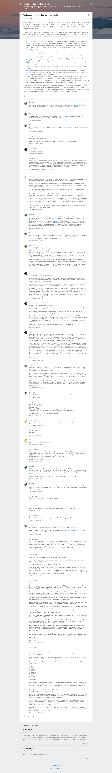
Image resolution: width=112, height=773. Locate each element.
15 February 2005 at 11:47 (36, 109)
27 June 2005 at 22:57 (35, 510)
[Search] (91, 4)
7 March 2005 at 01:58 (35, 501)
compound (29, 51)
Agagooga (32, 148)
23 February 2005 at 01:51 (36, 461)
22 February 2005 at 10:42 (36, 268)
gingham (86, 36)
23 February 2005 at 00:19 (36, 444)
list (73, 32)
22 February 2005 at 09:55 (36, 209)
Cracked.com (58, 662)
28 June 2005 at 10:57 (35, 534)
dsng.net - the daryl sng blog (36, 4)
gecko (27, 59)
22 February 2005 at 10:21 (36, 228)
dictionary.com (78, 105)
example (54, 221)
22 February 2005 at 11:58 (36, 360)
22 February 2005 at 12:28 (36, 387)
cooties (28, 55)
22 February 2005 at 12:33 (36, 397)
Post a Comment (29, 717)
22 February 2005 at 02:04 (36, 144)
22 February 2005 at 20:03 (36, 425)
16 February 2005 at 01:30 (36, 120)
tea (27, 76)
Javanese (55, 59)
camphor (51, 36)
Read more (85, 743)
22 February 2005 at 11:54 (36, 298)
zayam (31, 177)
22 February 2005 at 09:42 (36, 172)
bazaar (45, 486)
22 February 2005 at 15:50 (36, 416)
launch (28, 66)
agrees (56, 217)
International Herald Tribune (73, 530)
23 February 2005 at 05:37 (36, 491)
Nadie (30, 245)
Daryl (30, 102)
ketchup (28, 63)
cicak (81, 59)
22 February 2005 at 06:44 (36, 153)
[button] (88, 15)
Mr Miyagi (31, 114)
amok (27, 41)
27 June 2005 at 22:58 (35, 520)
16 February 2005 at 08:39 (36, 131)
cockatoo (28, 43)
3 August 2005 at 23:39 (35, 550)
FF (30, 440)
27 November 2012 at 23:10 (36, 713)
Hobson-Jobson (64, 116)
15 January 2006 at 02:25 (36, 576)
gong (27, 61)
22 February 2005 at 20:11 (36, 435)
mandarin (28, 70)
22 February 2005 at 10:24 (36, 240)
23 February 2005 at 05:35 (36, 479)
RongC (31, 392)
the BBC (45, 532)
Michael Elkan (59, 768)
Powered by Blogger (57, 765)
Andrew (31, 420)
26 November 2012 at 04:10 (36, 643)
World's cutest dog (29, 748)
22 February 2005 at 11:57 (36, 327)
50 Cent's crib (27, 729)
